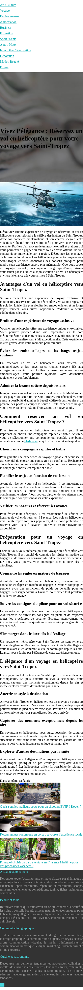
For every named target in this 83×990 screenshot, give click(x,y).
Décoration (7, 56)
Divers (4, 67)
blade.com (30, 441)
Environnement (10, 16)
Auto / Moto (8, 44)
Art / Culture (8, 5)
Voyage (5, 10)
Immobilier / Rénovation (15, 50)
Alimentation (8, 22)
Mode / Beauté (9, 61)
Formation (6, 33)
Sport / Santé (8, 39)
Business (5, 27)
